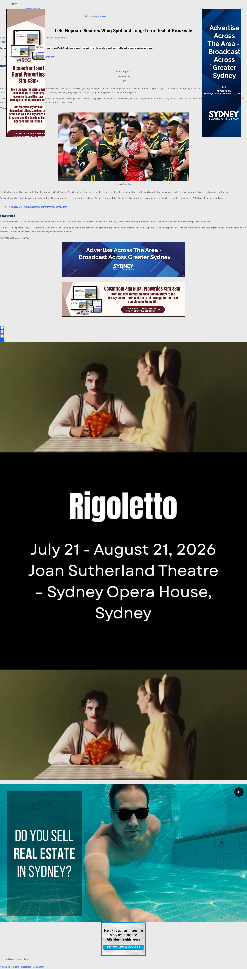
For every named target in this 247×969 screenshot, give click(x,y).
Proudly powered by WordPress (34, 966)
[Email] (123, 336)
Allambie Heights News (9, 966)
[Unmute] (230, 777)
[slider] (120, 777)
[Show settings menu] (237, 777)
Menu (14, 5)
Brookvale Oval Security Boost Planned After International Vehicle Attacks (39, 206)
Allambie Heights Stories (29, 8)
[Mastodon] (123, 332)
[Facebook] (123, 328)
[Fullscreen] (243, 777)
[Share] (123, 340)
